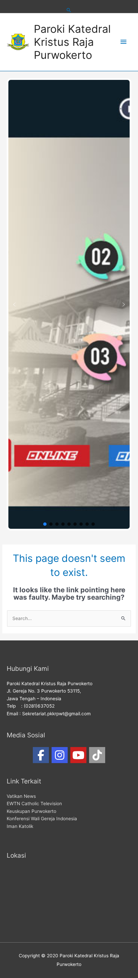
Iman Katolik (20, 826)
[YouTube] (78, 755)
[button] (14, 304)
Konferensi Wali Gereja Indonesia (42, 818)
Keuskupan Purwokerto (31, 811)
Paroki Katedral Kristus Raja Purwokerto (72, 42)
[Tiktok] (97, 755)
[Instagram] (60, 755)
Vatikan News (21, 796)
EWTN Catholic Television (34, 803)
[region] (69, 304)
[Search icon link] (69, 10)
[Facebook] (41, 755)
